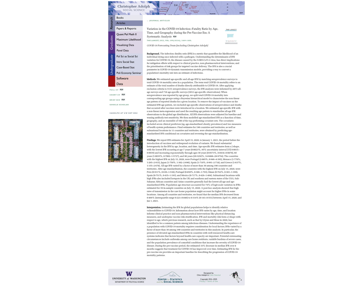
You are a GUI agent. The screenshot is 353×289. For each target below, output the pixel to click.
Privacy (202, 281)
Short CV (115, 95)
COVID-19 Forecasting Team (161, 46)
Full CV (114, 90)
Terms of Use (212, 281)
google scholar (119, 105)
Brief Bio (115, 100)
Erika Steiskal (214, 275)
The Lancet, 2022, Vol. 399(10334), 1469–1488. (169, 40)
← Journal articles (158, 21)
